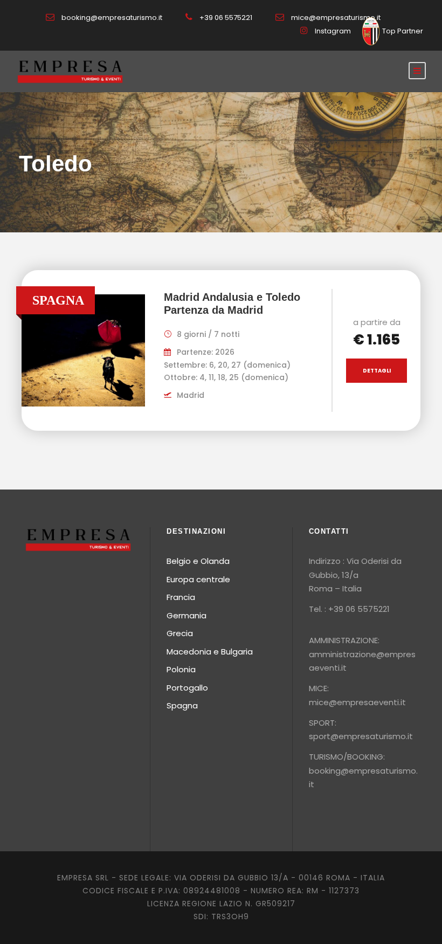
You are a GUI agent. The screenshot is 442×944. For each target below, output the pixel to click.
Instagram (333, 31)
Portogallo (187, 687)
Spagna (182, 705)
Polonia (181, 669)
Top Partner (402, 31)
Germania (186, 615)
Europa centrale (198, 579)
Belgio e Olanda (198, 561)
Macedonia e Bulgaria (210, 651)
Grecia (180, 633)
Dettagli (377, 371)
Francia (181, 597)
